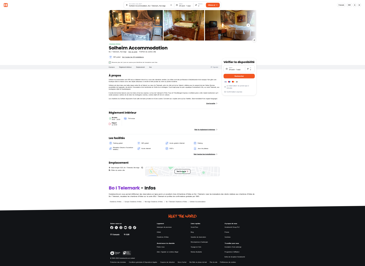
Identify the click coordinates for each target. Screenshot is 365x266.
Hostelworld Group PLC (232, 227)
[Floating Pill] (248, 25)
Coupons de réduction (167, 262)
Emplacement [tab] (140, 67)
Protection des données (118, 262)
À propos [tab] (112, 67)
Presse (227, 232)
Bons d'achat (182, 262)
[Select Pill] (355, 5)
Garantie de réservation (198, 237)
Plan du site (213, 262)
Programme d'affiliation (232, 252)
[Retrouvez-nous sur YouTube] (125, 227)
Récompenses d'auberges (199, 242)
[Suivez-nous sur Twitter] (116, 227)
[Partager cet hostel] (254, 40)
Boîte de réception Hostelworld (235, 257)
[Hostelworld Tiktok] (134, 227)
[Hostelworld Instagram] (120, 227)
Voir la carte (132, 52)
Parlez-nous (161, 247)
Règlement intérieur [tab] (125, 67)
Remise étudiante (196, 252)
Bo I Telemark (114, 52)
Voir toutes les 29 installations (133, 57)
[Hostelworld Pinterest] (130, 227)
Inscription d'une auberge (233, 247)
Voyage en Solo (196, 247)
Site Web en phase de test (198, 262)
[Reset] (171, 5)
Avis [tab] (150, 67)
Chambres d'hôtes (115, 44)
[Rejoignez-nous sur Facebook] (111, 227)
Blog (192, 232)
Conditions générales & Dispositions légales (143, 262)
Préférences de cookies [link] (228, 262)
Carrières (228, 237)
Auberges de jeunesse (164, 227)
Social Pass (194, 227)
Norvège (123, 52)
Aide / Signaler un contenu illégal (167, 252)
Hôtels (159, 232)
